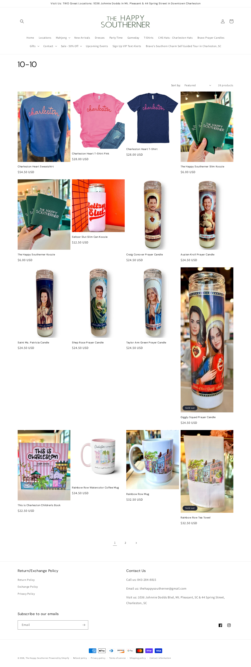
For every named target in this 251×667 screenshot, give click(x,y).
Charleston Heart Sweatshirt (36, 166)
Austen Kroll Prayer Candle (198, 254)
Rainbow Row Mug (137, 494)
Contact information (160, 658)
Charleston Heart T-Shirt (141, 149)
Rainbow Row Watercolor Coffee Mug (95, 487)
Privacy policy (98, 658)
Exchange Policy (28, 586)
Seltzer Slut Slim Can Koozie (90, 237)
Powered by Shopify (59, 658)
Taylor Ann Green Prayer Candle (146, 342)
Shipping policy (138, 658)
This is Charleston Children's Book (39, 505)
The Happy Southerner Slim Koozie (202, 166)
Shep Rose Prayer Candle (88, 342)
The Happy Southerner (37, 658)
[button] (22, 21)
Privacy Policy (26, 593)
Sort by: (176, 85)
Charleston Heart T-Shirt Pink (90, 153)
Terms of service (117, 658)
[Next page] (136, 543)
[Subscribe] (83, 625)
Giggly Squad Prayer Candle (198, 417)
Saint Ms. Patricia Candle (33, 342)
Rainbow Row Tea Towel (196, 517)
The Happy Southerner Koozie (36, 254)
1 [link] (115, 543)
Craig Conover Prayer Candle (144, 254)
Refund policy (80, 658)
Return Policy (26, 580)
